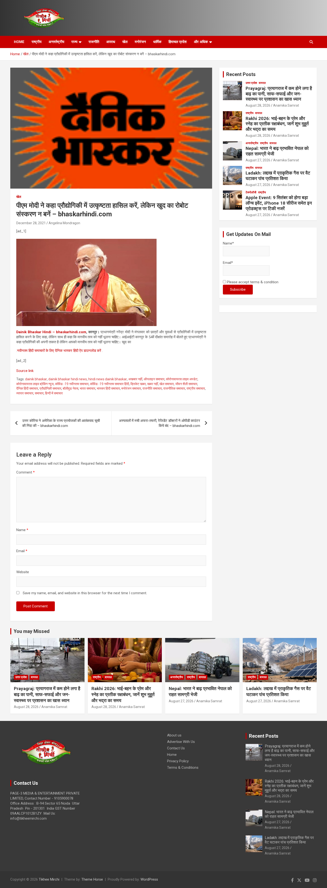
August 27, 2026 (258, 160)
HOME (19, 42)
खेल (125, 42)
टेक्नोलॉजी (251, 192)
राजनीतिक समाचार (174, 388)
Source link (25, 371)
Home (172, 754)
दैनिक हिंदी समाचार (27, 388)
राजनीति (94, 42)
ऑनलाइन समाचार (154, 379)
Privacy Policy (178, 761)
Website (22, 572)
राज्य (74, 42)
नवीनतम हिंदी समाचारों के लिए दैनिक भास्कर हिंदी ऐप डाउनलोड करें (59, 351)
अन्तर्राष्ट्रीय (56, 42)
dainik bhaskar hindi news (67, 379)
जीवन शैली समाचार (186, 384)
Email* (228, 263)
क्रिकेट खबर (138, 384)
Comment (25, 472)
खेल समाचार (166, 384)
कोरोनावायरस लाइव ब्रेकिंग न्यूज (35, 384)
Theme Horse (92, 879)
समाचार (39, 393)
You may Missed (32, 631)
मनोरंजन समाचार (131, 388)
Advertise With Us (181, 742)
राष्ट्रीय (36, 42)
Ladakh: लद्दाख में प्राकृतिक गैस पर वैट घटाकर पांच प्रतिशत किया (278, 175)
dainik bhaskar (36, 379)
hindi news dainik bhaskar (107, 379)
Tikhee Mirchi (49, 879)
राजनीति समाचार (152, 388)
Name (22, 530)
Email (21, 551)
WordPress (149, 879)
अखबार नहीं (135, 379)
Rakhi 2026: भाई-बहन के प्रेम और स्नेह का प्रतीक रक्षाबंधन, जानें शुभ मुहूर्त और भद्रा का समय (277, 124)
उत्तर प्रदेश (251, 83)
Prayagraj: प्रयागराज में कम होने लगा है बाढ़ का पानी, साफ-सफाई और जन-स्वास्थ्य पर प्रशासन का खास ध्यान (279, 94)
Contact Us (176, 748)
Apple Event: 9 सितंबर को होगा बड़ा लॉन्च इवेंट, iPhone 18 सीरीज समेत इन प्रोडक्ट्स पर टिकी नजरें (279, 203)
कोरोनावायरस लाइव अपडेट (181, 379)
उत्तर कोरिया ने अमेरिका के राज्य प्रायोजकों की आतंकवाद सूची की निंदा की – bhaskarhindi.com (61, 423)
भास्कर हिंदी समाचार (108, 388)
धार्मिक (157, 42)
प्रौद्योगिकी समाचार (50, 388)
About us (174, 735)
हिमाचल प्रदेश (178, 42)
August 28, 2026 (258, 105)
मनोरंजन (140, 42)
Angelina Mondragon (64, 223)
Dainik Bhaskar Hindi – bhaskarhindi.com (51, 332)
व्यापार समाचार (24, 393)
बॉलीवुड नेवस (70, 388)
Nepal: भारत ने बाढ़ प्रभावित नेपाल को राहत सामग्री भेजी (277, 151)
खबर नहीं (152, 384)
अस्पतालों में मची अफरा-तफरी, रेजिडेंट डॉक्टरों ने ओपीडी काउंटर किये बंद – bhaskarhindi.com (159, 423)
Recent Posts (241, 74)
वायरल (262, 83)
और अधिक (201, 42)
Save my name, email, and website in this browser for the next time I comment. (85, 593)
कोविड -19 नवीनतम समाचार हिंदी (109, 384)
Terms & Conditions (182, 767)
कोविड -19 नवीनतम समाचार (72, 384)
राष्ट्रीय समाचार (195, 388)
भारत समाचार (87, 388)
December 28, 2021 (31, 223)
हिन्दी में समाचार (54, 393)
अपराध (110, 42)
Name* (228, 243)
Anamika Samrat (286, 105)
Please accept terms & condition (252, 282)
